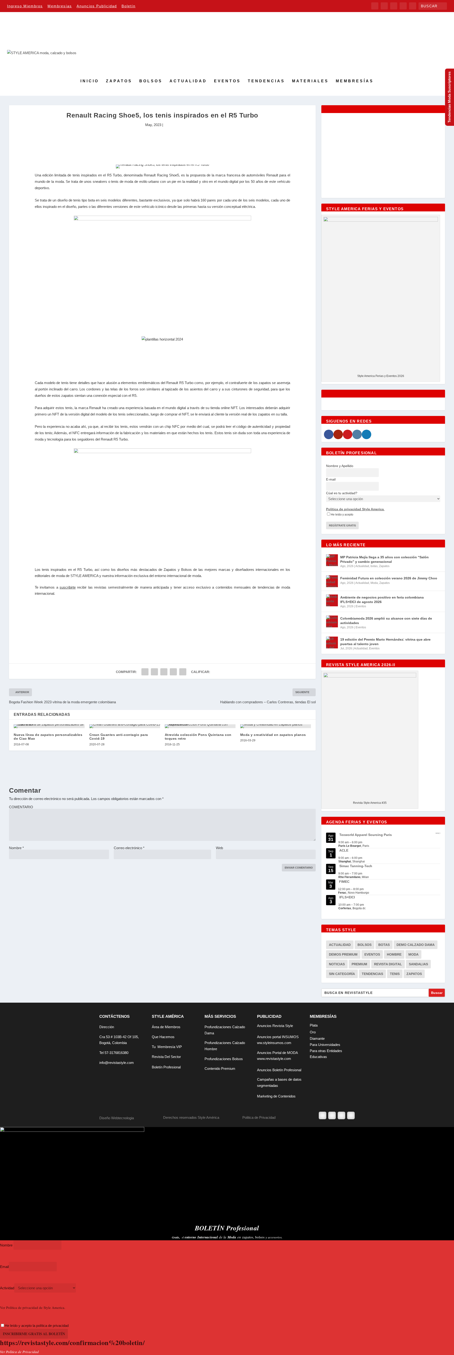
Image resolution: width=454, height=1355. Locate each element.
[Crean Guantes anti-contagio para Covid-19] (124, 726)
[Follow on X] (332, 1115)
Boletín (128, 6)
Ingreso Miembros (25, 6)
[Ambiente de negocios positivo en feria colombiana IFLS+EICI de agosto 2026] (332, 600)
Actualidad (188, 81)
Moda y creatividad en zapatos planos (273, 735)
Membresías (60, 6)
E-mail (331, 479)
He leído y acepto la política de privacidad (37, 1326)
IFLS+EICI (347, 897)
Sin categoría (342, 974)
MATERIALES (310, 81)
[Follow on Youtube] (351, 1115)
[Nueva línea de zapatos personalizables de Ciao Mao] (49, 726)
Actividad (7, 1288)
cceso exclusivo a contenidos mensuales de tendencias (230, 587)
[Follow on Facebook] (322, 1115)
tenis (395, 974)
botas (374, 566)
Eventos (227, 81)
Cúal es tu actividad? (341, 493)
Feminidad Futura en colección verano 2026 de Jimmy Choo (388, 578)
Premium (359, 964)
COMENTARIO (21, 807)
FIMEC (344, 881)
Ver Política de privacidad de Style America (32, 1307)
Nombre (16, 848)
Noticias (337, 964)
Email (4, 1267)
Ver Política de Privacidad (19, 1351)
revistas (100, 587)
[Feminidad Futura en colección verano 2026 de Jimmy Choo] (332, 581)
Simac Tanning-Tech (355, 866)
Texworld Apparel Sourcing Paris (365, 835)
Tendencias (266, 81)
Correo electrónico (129, 848)
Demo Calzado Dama (416, 945)
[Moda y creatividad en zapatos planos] (275, 726)
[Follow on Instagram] (341, 1115)
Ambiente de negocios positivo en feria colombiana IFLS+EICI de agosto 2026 (382, 599)
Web (219, 848)
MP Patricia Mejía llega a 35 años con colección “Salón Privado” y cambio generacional (384, 559)
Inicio (89, 81)
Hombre (394, 954)
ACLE (343, 850)
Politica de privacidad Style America (355, 509)
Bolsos (150, 81)
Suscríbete (162, 652)
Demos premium (343, 954)
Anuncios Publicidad (97, 6)
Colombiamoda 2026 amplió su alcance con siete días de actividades (386, 620)
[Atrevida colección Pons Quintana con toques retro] (200, 726)
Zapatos (119, 81)
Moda (374, 583)
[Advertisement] (162, 143)
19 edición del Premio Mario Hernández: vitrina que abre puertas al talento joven (385, 642)
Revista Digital (388, 964)
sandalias (418, 964)
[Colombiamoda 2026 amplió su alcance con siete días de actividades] (332, 621)
